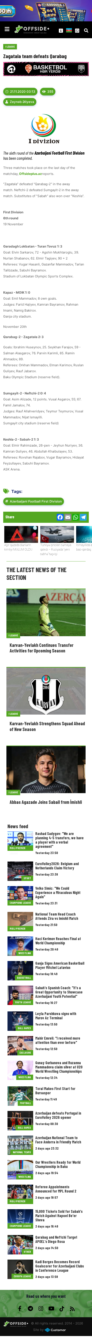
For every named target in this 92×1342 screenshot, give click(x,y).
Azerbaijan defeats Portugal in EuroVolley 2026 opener (58, 1115)
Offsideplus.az (30, 174)
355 (50, 91)
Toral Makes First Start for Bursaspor (55, 1090)
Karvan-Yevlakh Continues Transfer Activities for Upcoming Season (41, 647)
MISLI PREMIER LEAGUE (17, 848)
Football (25, 1103)
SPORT (27, 878)
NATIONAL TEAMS (22, 1152)
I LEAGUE (10, 46)
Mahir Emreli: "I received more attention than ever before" (57, 1040)
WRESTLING (24, 953)
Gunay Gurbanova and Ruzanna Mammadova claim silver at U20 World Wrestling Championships (59, 1067)
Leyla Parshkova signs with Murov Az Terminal (55, 1015)
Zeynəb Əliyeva (22, 102)
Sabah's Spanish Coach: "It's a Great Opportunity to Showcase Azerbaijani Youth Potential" (59, 992)
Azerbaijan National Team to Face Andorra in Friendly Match (58, 1139)
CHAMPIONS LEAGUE (20, 902)
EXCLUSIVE (25, 1052)
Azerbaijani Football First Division (36, 501)
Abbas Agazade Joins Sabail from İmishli (46, 802)
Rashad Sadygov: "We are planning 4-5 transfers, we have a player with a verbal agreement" (59, 840)
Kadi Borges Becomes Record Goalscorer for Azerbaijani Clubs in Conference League (59, 1266)
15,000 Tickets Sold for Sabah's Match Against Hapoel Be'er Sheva (59, 1215)
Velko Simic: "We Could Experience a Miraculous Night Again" (57, 892)
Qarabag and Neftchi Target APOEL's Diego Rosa (56, 1239)
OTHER (27, 1251)
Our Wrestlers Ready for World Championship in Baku (57, 1164)
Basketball (24, 977)
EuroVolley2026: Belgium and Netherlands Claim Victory (57, 865)
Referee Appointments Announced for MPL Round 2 (55, 1188)
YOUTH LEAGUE (23, 1002)
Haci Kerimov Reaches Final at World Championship (58, 940)
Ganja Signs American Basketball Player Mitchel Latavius (59, 965)
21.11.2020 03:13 (22, 91)
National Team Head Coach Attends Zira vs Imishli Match (56, 916)
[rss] (72, 1308)
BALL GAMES (24, 1028)
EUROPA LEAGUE (22, 1276)
